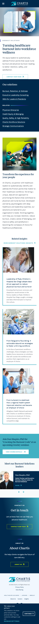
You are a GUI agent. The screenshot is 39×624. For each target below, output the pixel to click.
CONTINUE (28, 614)
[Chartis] (19, 4)
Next (23, 492)
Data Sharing (19, 590)
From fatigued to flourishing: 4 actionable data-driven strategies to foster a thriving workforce (19, 343)
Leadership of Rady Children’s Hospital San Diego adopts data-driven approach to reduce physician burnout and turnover (19, 283)
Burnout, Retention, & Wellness (15, 91)
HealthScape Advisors (11, 595)
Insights (26, 599)
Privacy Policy (19, 587)
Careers (20, 599)
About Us (18, 564)
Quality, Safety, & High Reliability (15, 118)
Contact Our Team (14, 77)
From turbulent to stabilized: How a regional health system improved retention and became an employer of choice (19, 404)
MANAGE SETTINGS (11, 621)
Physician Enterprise (10, 110)
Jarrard (24, 595)
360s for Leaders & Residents (14, 99)
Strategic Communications (13, 126)
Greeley (32, 595)
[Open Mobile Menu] (3, 3)
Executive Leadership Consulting (15, 95)
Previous (19, 492)
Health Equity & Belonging (12, 114)
